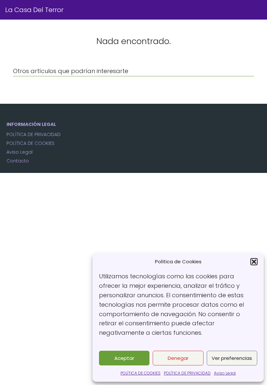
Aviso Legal (225, 373)
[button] (254, 261)
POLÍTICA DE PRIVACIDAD (187, 373)
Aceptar (124, 358)
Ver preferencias (232, 358)
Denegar (178, 358)
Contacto (18, 161)
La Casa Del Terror (34, 9)
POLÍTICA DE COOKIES (140, 373)
